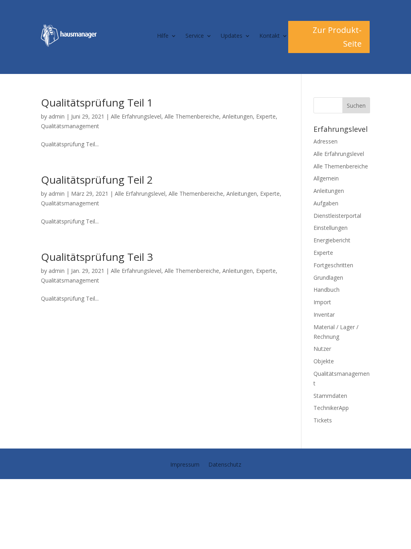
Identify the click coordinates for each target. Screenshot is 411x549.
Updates (231, 35)
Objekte (323, 361)
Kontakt (269, 35)
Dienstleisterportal (337, 215)
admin (57, 116)
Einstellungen (330, 227)
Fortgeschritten (333, 265)
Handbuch (326, 289)
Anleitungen (237, 116)
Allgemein (326, 178)
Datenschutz (224, 465)
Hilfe (163, 35)
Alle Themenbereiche (192, 116)
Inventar (324, 314)
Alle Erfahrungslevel (136, 116)
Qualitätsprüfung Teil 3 (97, 257)
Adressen (325, 141)
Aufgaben (325, 203)
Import (322, 302)
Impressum (184, 465)
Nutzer (322, 348)
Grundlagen (328, 277)
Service (194, 35)
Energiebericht (331, 240)
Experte (266, 116)
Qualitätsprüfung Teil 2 (97, 179)
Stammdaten (330, 395)
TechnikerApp (331, 408)
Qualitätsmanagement (70, 126)
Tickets (322, 420)
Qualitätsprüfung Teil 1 (97, 102)
